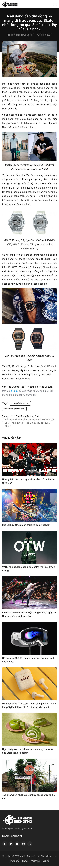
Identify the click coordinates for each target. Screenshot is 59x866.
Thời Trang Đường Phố (22, 34)
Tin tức (25, 861)
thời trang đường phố (14, 408)
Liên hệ (46, 861)
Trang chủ (7, 416)
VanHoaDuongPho (28, 856)
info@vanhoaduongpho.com (18, 828)
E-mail (14, 390)
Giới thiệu (35, 861)
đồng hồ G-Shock (20, 403)
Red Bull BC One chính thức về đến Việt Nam (26, 524)
